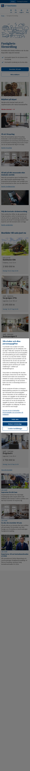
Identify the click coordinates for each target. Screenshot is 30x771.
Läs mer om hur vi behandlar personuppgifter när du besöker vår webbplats (13, 412)
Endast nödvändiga (15, 424)
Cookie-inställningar (15, 429)
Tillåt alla (15, 419)
